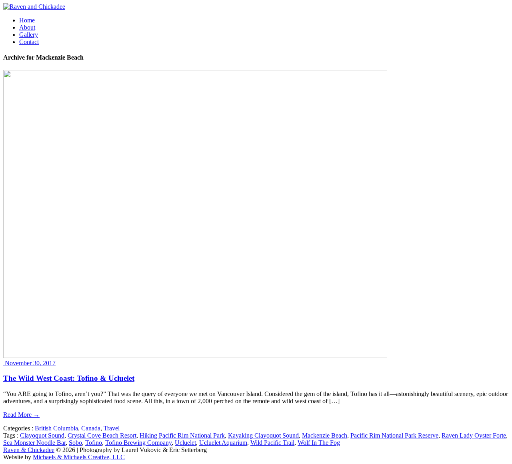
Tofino (93, 442)
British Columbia (56, 428)
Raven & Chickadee (28, 449)
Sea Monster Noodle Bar (34, 442)
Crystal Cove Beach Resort (102, 435)
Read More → (21, 414)
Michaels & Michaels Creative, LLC (79, 457)
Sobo (75, 442)
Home (27, 20)
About (27, 27)
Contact (29, 41)
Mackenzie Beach (324, 435)
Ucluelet (185, 442)
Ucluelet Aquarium (223, 442)
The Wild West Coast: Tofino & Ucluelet (68, 378)
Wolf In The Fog (319, 442)
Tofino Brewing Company (138, 442)
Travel (112, 428)
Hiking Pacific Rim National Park (182, 435)
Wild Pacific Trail (272, 442)
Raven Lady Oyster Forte (474, 435)
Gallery (28, 34)
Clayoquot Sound (42, 435)
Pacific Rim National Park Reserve (394, 435)
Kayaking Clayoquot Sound (263, 435)
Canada (90, 428)
